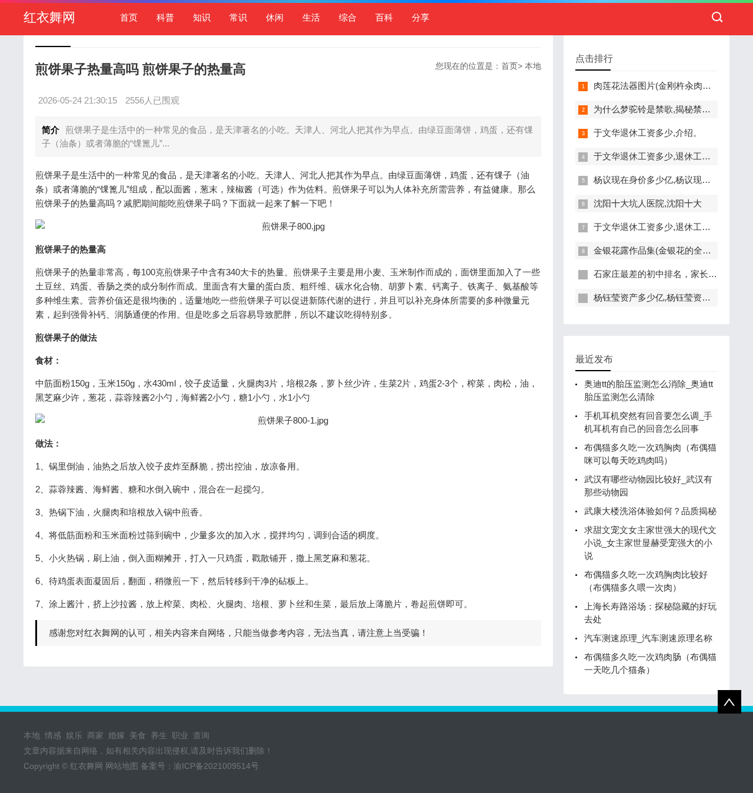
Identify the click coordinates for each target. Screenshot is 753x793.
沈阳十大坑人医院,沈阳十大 (648, 203)
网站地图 (121, 766)
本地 (533, 66)
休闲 (275, 17)
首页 (129, 17)
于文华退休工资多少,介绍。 (648, 133)
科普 (165, 17)
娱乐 (74, 735)
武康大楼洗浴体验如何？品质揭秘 (650, 511)
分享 (420, 17)
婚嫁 (116, 735)
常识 (238, 17)
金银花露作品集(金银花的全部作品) (663, 250)
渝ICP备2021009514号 (216, 766)
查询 (201, 735)
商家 (95, 735)
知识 (202, 17)
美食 (137, 735)
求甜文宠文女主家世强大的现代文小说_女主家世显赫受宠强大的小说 (650, 543)
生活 (311, 17)
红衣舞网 (49, 17)
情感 (53, 735)
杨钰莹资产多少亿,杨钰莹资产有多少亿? (672, 297)
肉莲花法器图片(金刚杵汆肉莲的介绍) (667, 86)
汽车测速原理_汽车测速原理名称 (648, 638)
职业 (180, 735)
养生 (159, 735)
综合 (347, 17)
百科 (384, 17)
